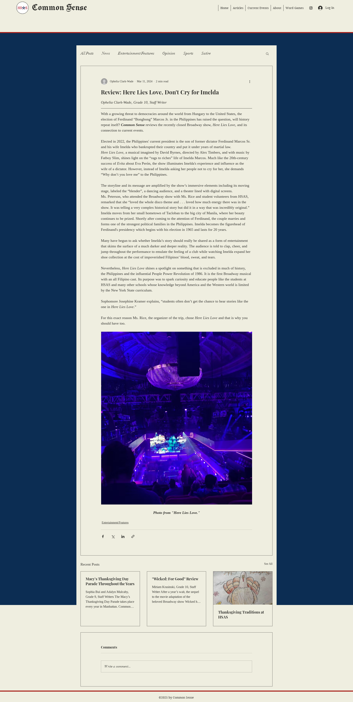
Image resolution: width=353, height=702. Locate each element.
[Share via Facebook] (103, 536)
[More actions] (249, 81)
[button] (267, 53)
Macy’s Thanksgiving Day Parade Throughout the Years (110, 581)
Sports (188, 53)
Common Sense (59, 7)
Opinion (168, 53)
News (106, 53)
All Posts (87, 53)
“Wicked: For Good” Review (175, 578)
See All (268, 563)
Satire (206, 53)
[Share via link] (133, 536)
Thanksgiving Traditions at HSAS (241, 614)
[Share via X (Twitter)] (113, 536)
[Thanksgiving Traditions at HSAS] (242, 588)
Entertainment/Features (136, 53)
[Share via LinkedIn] (123, 536)
